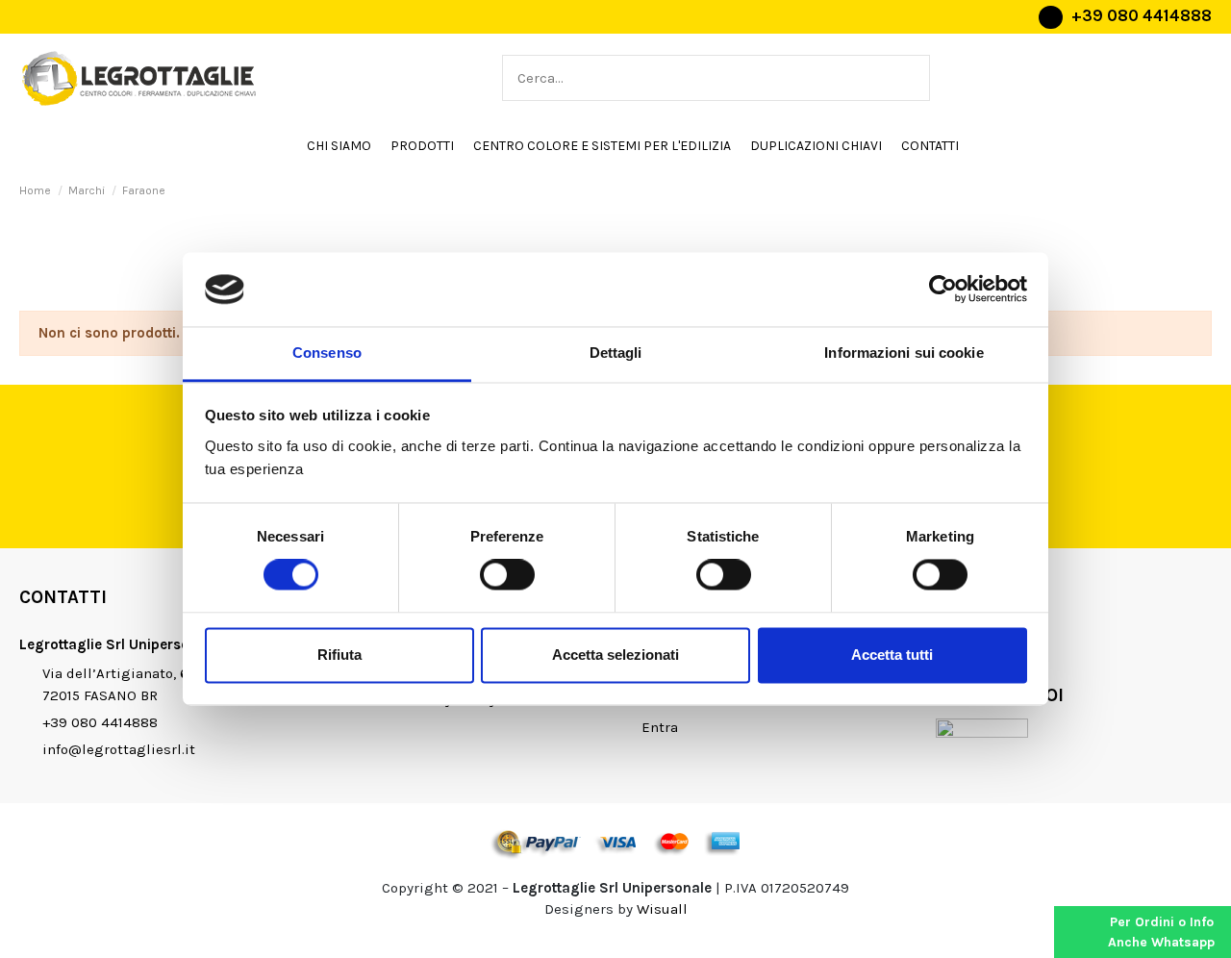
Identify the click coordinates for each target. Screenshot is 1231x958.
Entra (659, 727)
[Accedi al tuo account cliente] (1192, 77)
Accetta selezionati (615, 654)
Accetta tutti (892, 654)
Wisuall (662, 909)
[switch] (507, 575)
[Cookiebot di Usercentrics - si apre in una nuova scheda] (943, 289)
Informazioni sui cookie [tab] (903, 352)
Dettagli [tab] (616, 352)
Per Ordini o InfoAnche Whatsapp (1161, 932)
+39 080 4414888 (1141, 15)
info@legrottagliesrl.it (118, 749)
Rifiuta (339, 654)
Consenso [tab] (327, 352)
